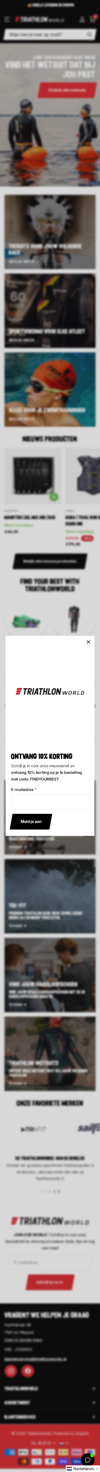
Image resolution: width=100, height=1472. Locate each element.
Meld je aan (31, 821)
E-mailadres (23, 789)
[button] (83, 1468)
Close (88, 642)
